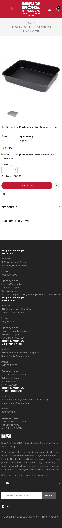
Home (30, 23)
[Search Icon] (11, 9)
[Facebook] (2, 506)
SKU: (4, 141)
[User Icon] (49, 9)
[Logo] (31, 7)
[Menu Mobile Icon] (3, 9)
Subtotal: (7, 176)
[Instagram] (7, 506)
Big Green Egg (27, 136)
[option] (31, 74)
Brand (4, 136)
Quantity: (7, 164)
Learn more (8, 158)
